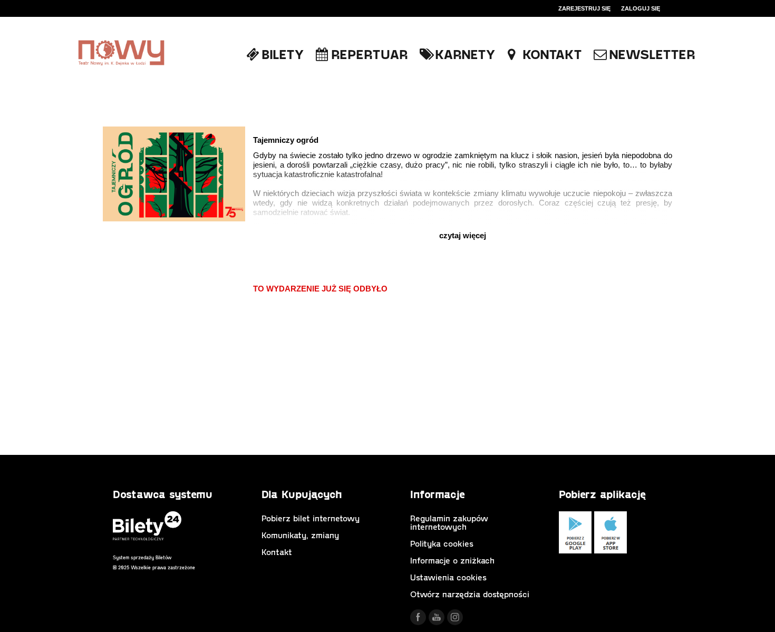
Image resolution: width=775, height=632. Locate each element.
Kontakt (276, 552)
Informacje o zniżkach (452, 560)
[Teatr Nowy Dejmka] (121, 53)
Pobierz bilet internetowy (310, 518)
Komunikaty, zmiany (300, 535)
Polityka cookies (441, 543)
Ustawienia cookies (448, 577)
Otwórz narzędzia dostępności (469, 594)
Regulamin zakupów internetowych (449, 522)
